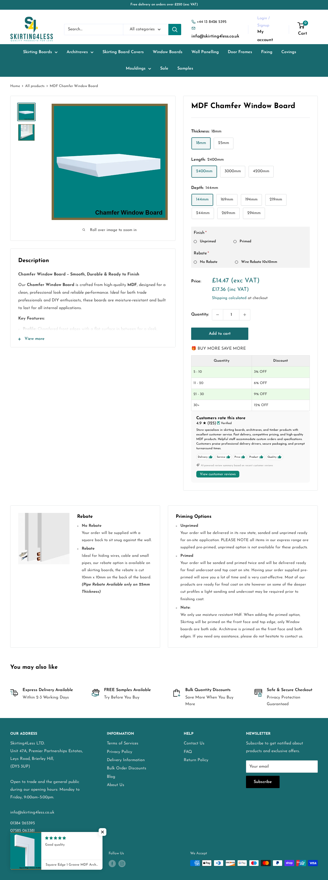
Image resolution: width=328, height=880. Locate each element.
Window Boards (167, 52)
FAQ (188, 752)
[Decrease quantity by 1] (217, 314)
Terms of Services (122, 743)
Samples (185, 68)
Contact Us (194, 743)
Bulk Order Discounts (126, 768)
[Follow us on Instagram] (122, 863)
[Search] (174, 29)
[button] (102, 832)
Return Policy (196, 760)
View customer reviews (218, 474)
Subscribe (263, 782)
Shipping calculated (229, 298)
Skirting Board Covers (123, 52)
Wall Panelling (205, 52)
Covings (288, 52)
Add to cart (220, 334)
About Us (115, 785)
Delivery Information (126, 760)
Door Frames (240, 52)
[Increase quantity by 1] (244, 314)
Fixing (266, 52)
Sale (164, 68)
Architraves (77, 52)
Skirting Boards (37, 52)
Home (15, 86)
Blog (111, 777)
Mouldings (136, 68)
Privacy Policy (119, 752)
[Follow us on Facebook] (112, 863)
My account (265, 36)
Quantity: (200, 314)
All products (35, 86)
